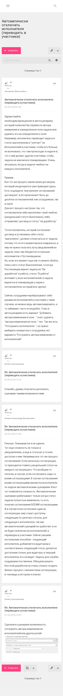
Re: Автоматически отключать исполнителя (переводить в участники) (31, 374)
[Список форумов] (31, 9)
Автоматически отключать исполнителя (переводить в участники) (29, 101)
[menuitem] (55, 6)
